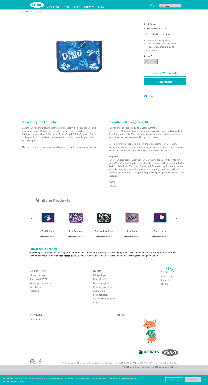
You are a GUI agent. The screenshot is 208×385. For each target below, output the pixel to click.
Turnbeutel (36, 287)
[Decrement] (146, 61)
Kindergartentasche (41, 283)
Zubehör (166, 280)
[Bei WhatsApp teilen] (151, 96)
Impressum (145, 367)
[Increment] (155, 61)
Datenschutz (133, 367)
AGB (125, 367)
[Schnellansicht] (48, 217)
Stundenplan (100, 295)
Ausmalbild (99, 291)
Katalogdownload (103, 287)
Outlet (164, 284)
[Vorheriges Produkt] (31, 218)
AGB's (112, 182)
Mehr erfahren (151, 50)
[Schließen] (204, 380)
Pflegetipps (99, 275)
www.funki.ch (159, 363)
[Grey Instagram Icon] (32, 361)
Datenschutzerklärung (16, 381)
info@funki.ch (172, 363)
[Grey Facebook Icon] (40, 361)
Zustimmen (193, 379)
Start (25, 11)
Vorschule (166, 276)
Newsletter (36, 319)
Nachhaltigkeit (101, 283)
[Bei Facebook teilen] (145, 96)
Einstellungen (174, 379)
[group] (104, 223)
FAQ (95, 302)
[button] (154, 5)
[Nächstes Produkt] (177, 218)
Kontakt (113, 185)
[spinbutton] (150, 61)
